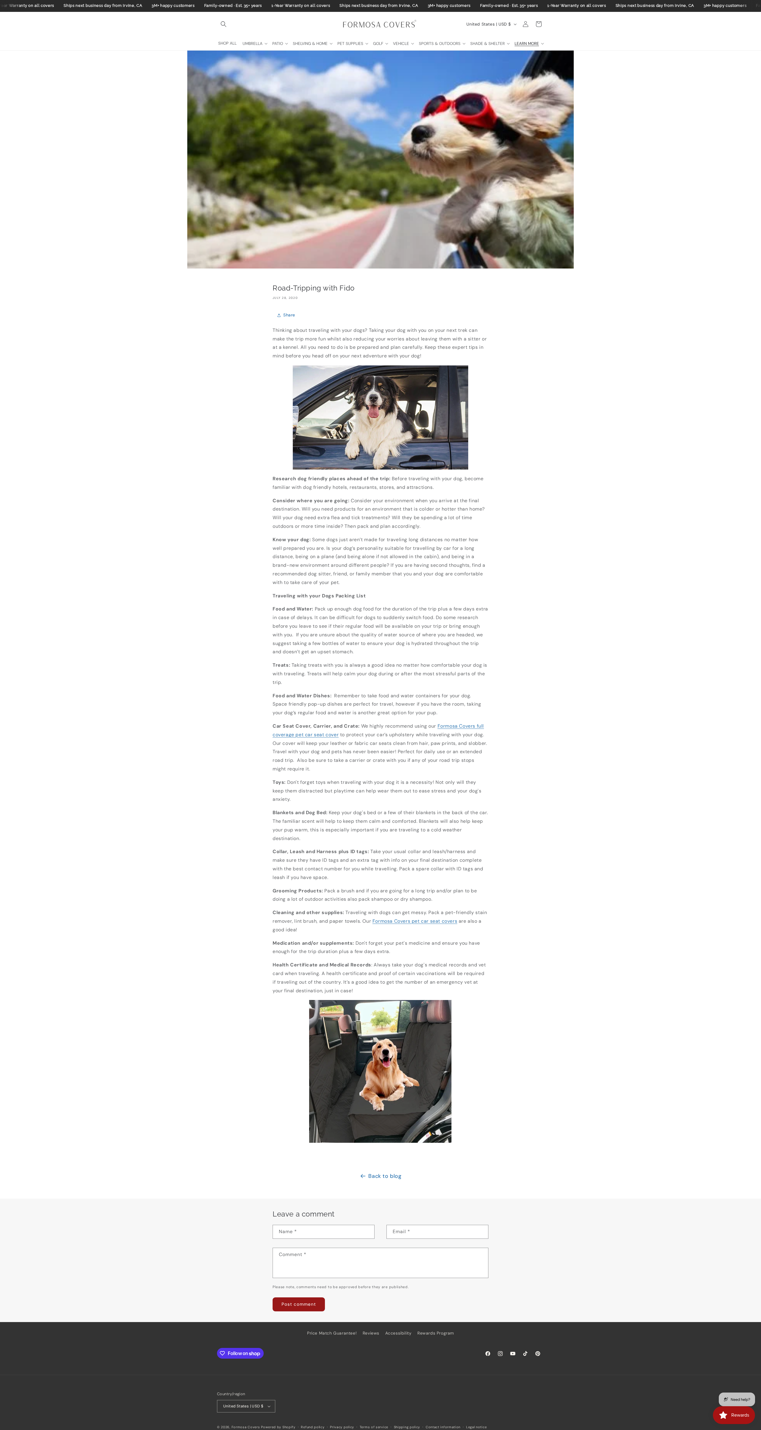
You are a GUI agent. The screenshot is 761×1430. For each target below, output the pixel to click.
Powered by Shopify (278, 1427)
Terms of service (374, 1427)
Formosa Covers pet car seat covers (414, 921)
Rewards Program (435, 1333)
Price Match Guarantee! (332, 1333)
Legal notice (476, 1427)
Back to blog (384, 1176)
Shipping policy (407, 1427)
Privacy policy (342, 1427)
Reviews (371, 1333)
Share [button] (289, 315)
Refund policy (312, 1427)
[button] (223, 24)
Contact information (443, 1427)
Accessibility (398, 1333)
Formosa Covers (246, 1427)
